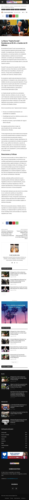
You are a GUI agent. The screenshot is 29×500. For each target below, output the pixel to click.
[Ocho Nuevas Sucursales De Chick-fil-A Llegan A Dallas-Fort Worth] (5, 414)
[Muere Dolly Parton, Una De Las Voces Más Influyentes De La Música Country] (5, 289)
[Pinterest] (13, 16)
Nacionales (8, 9)
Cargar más (14, 362)
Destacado (6, 6)
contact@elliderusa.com (12, 478)
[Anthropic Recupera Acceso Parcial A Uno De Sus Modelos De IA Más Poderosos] (5, 422)
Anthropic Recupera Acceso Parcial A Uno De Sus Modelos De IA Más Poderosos (18, 421)
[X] (10, 16)
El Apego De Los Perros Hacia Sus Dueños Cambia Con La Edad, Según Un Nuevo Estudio (18, 274)
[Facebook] (7, 16)
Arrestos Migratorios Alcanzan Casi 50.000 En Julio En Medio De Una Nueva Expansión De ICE (18, 281)
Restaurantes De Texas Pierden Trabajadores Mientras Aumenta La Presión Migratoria (18, 356)
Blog (3, 276)
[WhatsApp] (17, 16)
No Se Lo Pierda (22, 9)
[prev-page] (2, 294)
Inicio (2, 6)
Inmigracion (17, 9)
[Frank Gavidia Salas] (2, 12)
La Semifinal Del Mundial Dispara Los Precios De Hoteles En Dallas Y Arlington (18, 406)
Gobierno (12, 9)
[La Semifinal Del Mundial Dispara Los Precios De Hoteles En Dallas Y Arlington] (5, 407)
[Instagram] (12, 262)
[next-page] (4, 294)
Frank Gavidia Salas (8, 12)
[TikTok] (14, 262)
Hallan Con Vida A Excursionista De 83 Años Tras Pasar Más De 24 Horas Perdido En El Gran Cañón (18, 386)
